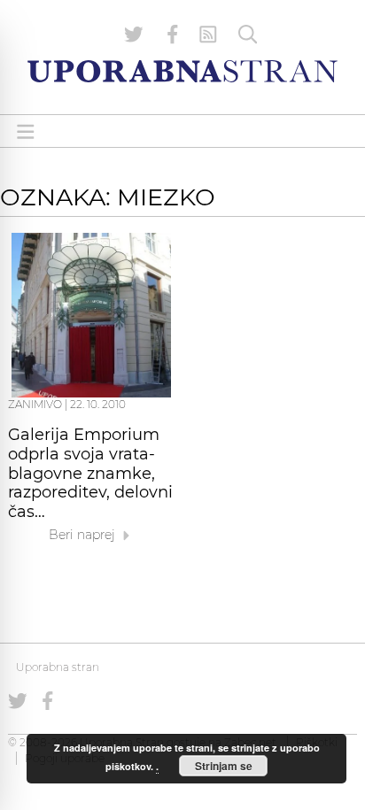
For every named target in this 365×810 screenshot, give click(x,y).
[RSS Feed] (208, 34)
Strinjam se (223, 766)
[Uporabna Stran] (182, 71)
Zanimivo (35, 404)
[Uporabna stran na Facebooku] (172, 34)
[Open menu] (25, 131)
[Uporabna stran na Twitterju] (134, 34)
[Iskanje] (248, 34)
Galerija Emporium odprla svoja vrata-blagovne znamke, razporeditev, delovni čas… (90, 473)
